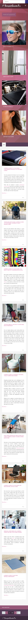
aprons (13, 538)
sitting (5, 281)
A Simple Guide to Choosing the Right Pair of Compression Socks (13, 269)
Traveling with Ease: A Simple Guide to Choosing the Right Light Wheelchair (14, 223)
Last (12, 612)
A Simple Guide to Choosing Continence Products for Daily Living (13, 169)
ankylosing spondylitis (20, 448)
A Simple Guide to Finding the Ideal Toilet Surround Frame (13, 375)
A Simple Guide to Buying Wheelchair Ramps (11, 576)
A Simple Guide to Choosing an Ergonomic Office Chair (12, 486)
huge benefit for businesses (9, 585)
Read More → (4, 193)
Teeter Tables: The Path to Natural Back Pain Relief (14, 325)
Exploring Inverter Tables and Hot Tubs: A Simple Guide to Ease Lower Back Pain (14, 436)
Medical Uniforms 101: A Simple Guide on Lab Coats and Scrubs (13, 531)
